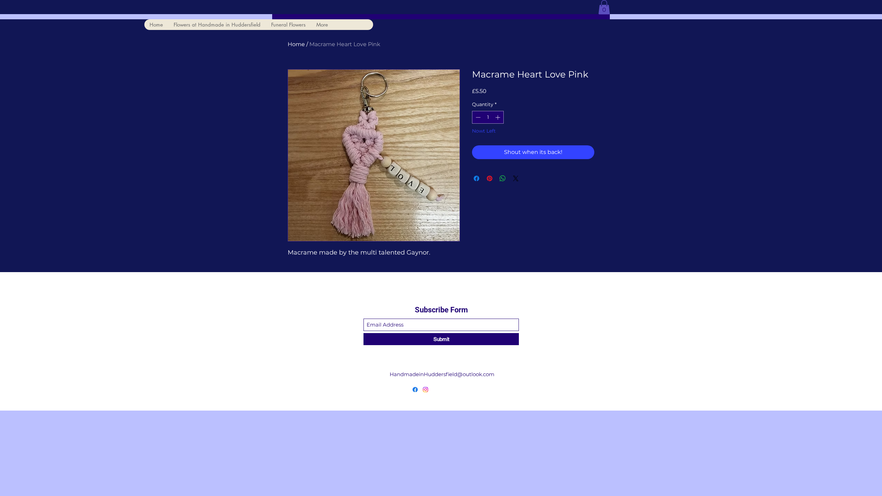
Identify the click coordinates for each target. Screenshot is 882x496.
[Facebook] (415, 389)
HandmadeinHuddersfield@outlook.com (442, 374)
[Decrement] (477, 117)
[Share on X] (516, 178)
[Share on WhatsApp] (503, 178)
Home (296, 44)
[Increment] (498, 117)
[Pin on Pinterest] (489, 178)
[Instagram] (425, 389)
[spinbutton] (488, 117)
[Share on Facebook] (476, 178)
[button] (604, 7)
